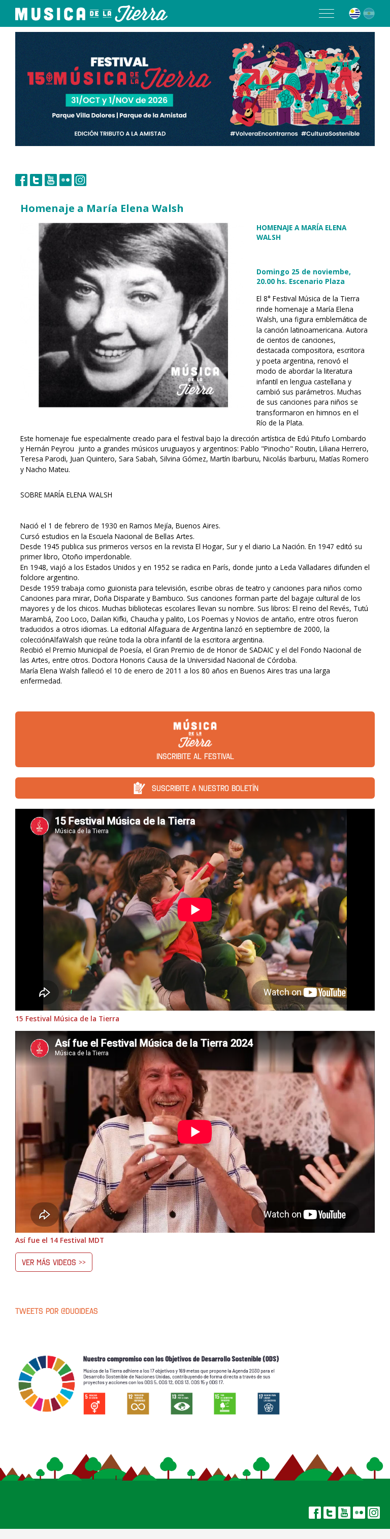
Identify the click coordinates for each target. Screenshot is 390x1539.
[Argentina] (369, 13)
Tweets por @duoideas (56, 1310)
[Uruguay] (355, 13)
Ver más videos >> (54, 1262)
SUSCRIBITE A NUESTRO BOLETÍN (205, 788)
